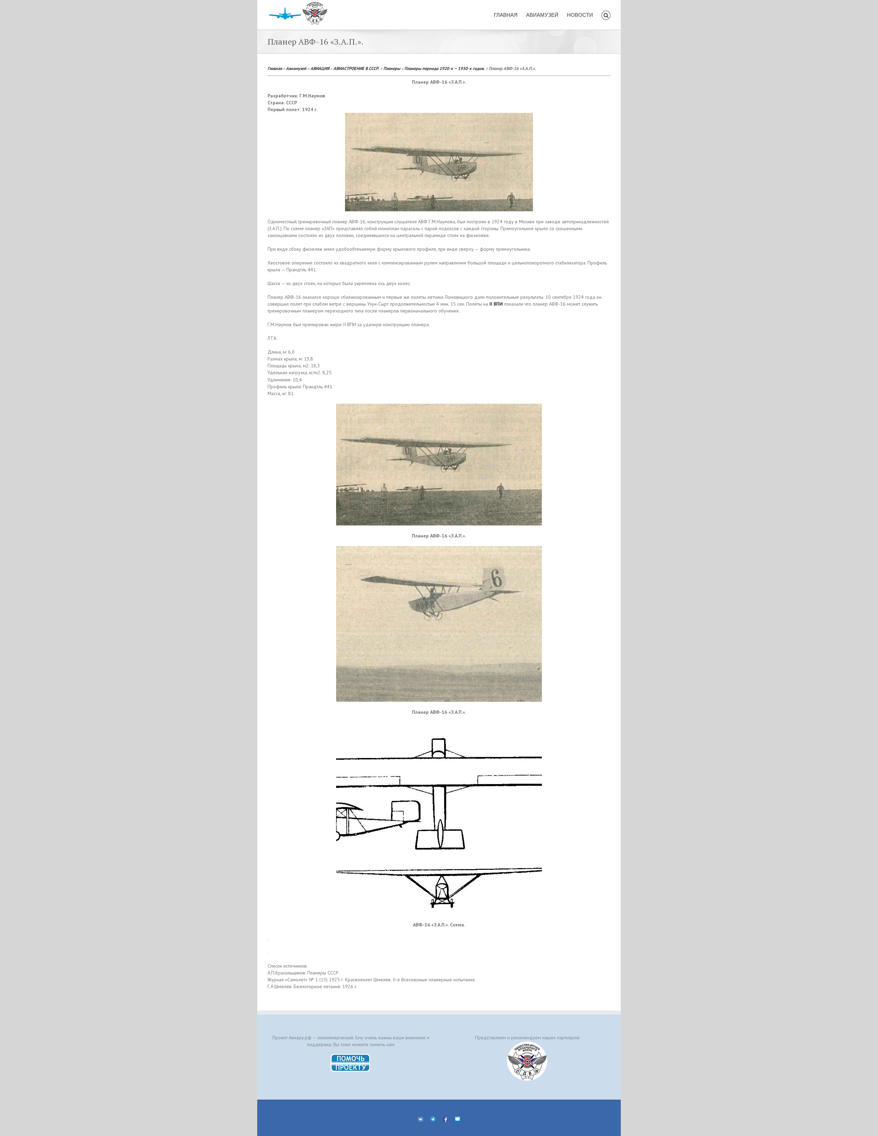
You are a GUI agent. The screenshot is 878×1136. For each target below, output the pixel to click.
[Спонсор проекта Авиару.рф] (527, 1061)
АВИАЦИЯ (319, 68)
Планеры (391, 68)
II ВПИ (496, 304)
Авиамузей (296, 68)
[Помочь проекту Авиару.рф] (350, 1056)
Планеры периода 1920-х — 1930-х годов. (444, 68)
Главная (275, 68)
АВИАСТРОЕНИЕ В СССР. (356, 68)
